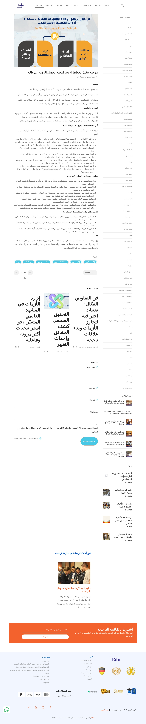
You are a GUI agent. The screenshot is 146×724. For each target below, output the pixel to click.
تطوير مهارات (128, 229)
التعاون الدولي (128, 89)
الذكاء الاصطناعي (127, 107)
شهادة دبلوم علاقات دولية (125, 315)
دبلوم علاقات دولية (127, 296)
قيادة (17, 262)
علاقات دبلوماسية (127, 339)
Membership (44, 679)
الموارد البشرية (127, 150)
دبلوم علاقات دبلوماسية (125, 290)
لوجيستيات (129, 382)
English (49, 5)
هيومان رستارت (127, 388)
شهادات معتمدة (127, 309)
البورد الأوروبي (86, 5)
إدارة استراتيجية (90, 262)
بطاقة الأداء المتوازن (60, 262)
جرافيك (130, 266)
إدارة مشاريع (76, 262)
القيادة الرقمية (128, 125)
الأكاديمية (97, 5)
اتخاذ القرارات (91, 347)
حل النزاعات (128, 284)
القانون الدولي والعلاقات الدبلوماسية (121, 113)
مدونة (67, 5)
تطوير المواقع (128, 217)
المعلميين (129, 144)
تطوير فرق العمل (127, 223)
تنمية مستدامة (128, 241)
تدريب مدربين (128, 199)
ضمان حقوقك (88, 676)
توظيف (130, 254)
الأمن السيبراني (127, 76)
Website (94, 412)
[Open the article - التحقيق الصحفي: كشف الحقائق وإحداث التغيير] (63, 301)
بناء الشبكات (128, 168)
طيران (130, 333)
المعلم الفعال (128, 137)
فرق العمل (129, 351)
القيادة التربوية (128, 119)
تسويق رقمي (128, 205)
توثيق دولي (129, 247)
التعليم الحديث (128, 95)
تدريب (130, 192)
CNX (92, 718)
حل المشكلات (128, 278)
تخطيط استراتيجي (43, 262)
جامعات (130, 260)
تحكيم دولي (129, 180)
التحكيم (130, 83)
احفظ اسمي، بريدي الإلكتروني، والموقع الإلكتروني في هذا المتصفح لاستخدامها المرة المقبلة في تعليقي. (58, 430)
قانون (130, 357)
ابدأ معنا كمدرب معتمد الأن (40, 676)
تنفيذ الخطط (28, 262)
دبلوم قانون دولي (127, 302)
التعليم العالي (128, 101)
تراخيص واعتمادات (86, 660)
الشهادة (89, 679)
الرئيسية (107, 5)
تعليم (130, 235)
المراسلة (59, 5)
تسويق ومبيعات (127, 211)
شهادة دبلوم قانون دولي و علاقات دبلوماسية (119, 321)
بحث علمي (129, 156)
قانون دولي (129, 364)
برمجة (130, 162)
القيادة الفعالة (128, 131)
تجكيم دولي (129, 174)
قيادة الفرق (129, 376)
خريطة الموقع (105, 710)
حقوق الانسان (128, 272)
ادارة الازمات (91, 77)
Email (92, 400)
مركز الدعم (88, 670)
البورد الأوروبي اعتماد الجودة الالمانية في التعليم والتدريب (31, 664)
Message (91, 367)
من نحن (76, 5)
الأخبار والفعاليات (127, 70)
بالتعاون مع (45, 661)
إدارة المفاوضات (127, 34)
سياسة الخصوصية (86, 673)
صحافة (65, 352)
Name (92, 388)
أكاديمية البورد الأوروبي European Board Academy (32, 667)
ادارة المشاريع (128, 64)
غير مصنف (84, 77)
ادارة (130, 46)
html (130, 28)
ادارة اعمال (128, 52)
